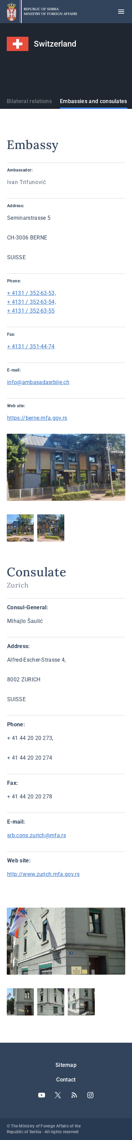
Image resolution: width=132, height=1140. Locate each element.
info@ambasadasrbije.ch (38, 382)
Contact (65, 1079)
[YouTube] (42, 1095)
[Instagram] (90, 1095)
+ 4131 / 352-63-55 (31, 311)
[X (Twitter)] (58, 1095)
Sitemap (66, 1065)
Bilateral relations (29, 101)
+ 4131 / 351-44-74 (31, 346)
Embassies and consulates (93, 101)
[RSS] (74, 1095)
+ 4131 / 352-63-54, (31, 302)
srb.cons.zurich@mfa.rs (36, 835)
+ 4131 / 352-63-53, (31, 293)
